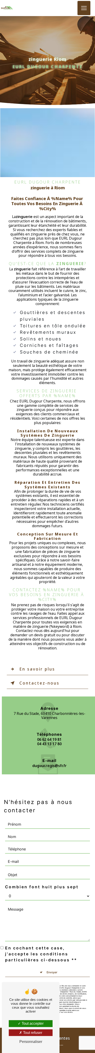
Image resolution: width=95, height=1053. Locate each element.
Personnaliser (30, 1042)
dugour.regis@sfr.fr (49, 765)
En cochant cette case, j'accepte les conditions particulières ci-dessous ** (41, 953)
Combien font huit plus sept (42, 886)
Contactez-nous (39, 683)
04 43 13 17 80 (49, 743)
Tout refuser (32, 1033)
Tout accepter (32, 1023)
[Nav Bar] (83, 8)
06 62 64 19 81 (49, 739)
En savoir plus (37, 669)
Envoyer (52, 972)
